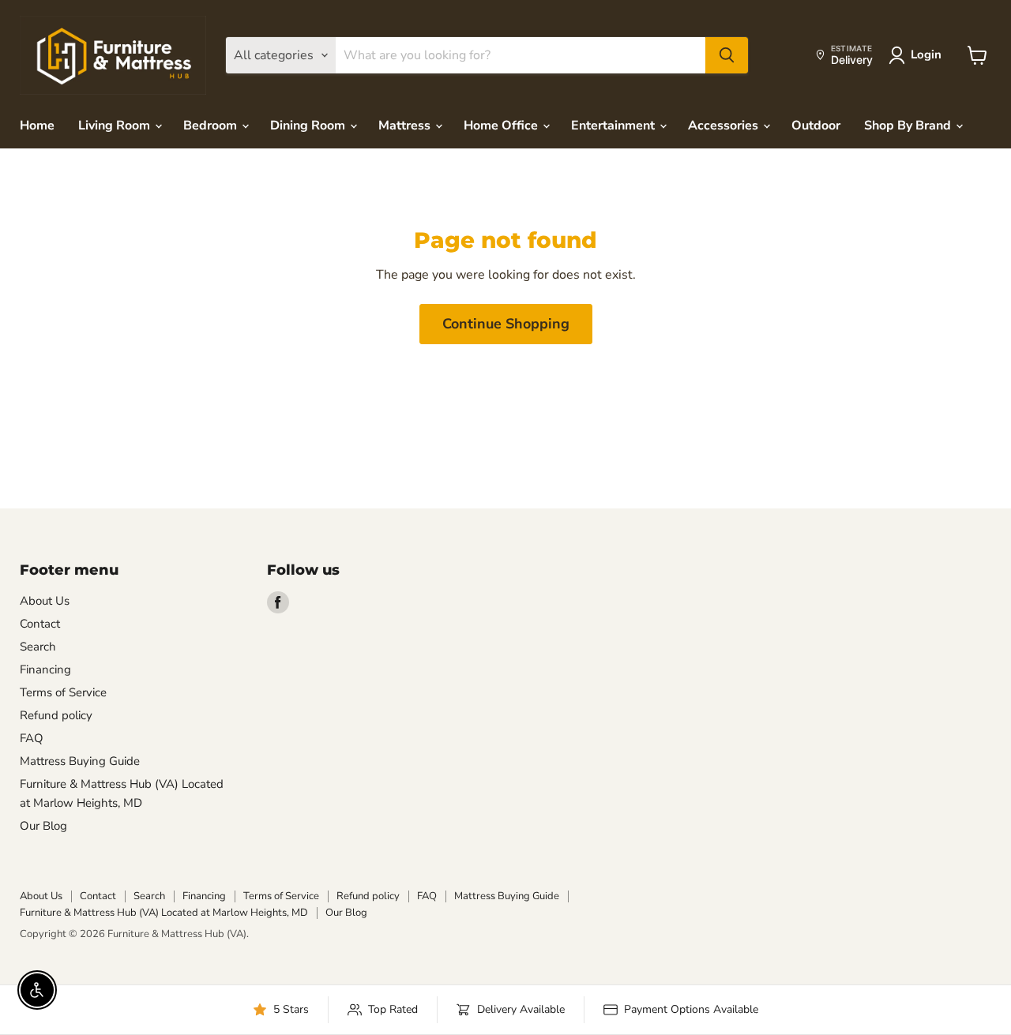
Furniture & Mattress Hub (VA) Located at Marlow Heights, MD (164, 913)
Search (38, 646)
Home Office (502, 125)
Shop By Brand (909, 125)
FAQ (31, 738)
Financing (45, 669)
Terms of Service (63, 692)
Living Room (115, 125)
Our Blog (43, 826)
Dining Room (309, 125)
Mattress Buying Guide (80, 761)
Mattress (406, 125)
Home (37, 125)
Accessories (724, 125)
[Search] (726, 55)
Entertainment (614, 125)
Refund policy (56, 715)
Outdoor (815, 125)
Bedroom (211, 125)
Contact (40, 624)
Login (926, 54)
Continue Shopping (505, 323)
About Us (45, 601)
